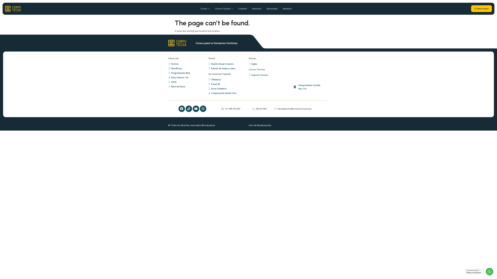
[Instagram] (203, 109)
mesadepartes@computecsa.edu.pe (294, 108)
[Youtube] (196, 109)
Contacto (242, 8)
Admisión (287, 8)
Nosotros (256, 8)
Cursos (203, 8)
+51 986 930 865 (232, 108)
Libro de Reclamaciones (259, 125)
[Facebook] (181, 109)
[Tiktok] (189, 109)
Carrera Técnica (222, 8)
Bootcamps (272, 8)
